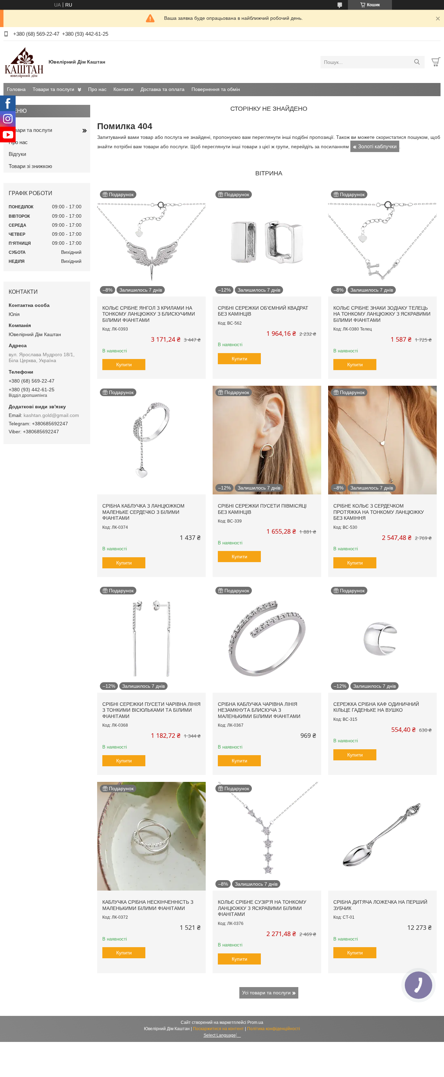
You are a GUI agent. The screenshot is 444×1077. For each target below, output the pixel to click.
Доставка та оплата (162, 89)
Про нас (97, 89)
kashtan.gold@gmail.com (51, 415)
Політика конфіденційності (273, 1028)
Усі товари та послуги (266, 992)
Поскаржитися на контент (218, 1028)
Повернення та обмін (215, 89)
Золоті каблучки (377, 146)
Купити (124, 364)
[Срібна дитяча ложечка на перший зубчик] (382, 836)
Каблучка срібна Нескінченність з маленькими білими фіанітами (147, 905)
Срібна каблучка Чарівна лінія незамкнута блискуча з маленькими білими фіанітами (259, 710)
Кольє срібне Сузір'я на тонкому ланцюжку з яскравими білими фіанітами (262, 908)
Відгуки (17, 154)
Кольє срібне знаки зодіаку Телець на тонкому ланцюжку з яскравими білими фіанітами (381, 314)
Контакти (123, 89)
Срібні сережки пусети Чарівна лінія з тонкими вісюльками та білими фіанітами (151, 710)
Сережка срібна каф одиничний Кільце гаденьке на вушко (376, 707)
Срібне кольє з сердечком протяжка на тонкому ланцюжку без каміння (378, 512)
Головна (16, 89)
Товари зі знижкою (30, 166)
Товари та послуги (53, 89)
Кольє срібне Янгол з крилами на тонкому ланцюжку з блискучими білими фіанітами (148, 314)
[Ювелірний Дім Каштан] (24, 62)
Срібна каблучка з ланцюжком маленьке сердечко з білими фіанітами (143, 512)
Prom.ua (255, 1022)
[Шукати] (417, 62)
